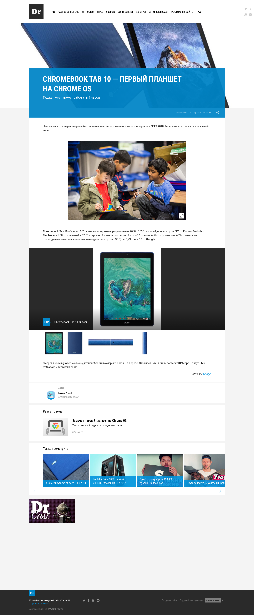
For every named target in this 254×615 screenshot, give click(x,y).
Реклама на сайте (182, 12)
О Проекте (34, 603)
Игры (143, 12)
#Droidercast (160, 12)
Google (207, 373)
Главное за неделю (68, 12)
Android (110, 12)
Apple (100, 12)
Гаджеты (127, 12)
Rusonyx (45, 603)
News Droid (182, 112)
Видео (90, 12)
